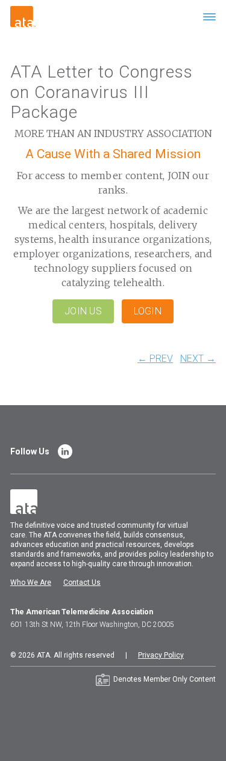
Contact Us (82, 582)
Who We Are (30, 582)
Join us (83, 311)
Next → (198, 359)
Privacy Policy (161, 655)
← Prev (155, 359)
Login (148, 311)
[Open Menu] (209, 16)
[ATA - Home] (23, 16)
